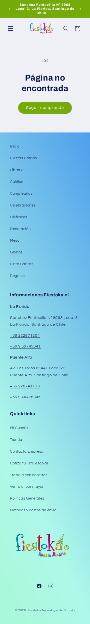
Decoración (20, 229)
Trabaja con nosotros (29, 475)
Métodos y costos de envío (33, 510)
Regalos (17, 276)
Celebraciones (23, 205)
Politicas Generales (27, 498)
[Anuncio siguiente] (80, 9)
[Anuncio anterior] (9, 9)
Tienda (16, 440)
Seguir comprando (45, 108)
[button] (10, 28)
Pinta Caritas (21, 264)
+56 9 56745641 (25, 346)
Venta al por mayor (27, 487)
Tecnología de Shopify (58, 610)
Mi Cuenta (19, 428)
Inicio (15, 146)
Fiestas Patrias (23, 158)
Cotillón (16, 182)
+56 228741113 (25, 386)
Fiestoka (34, 610)
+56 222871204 (25, 335)
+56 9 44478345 (25, 397)
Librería (17, 170)
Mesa (15, 240)
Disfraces (18, 217)
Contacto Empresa (27, 451)
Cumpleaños (21, 193)
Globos (16, 252)
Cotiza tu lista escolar (29, 463)
